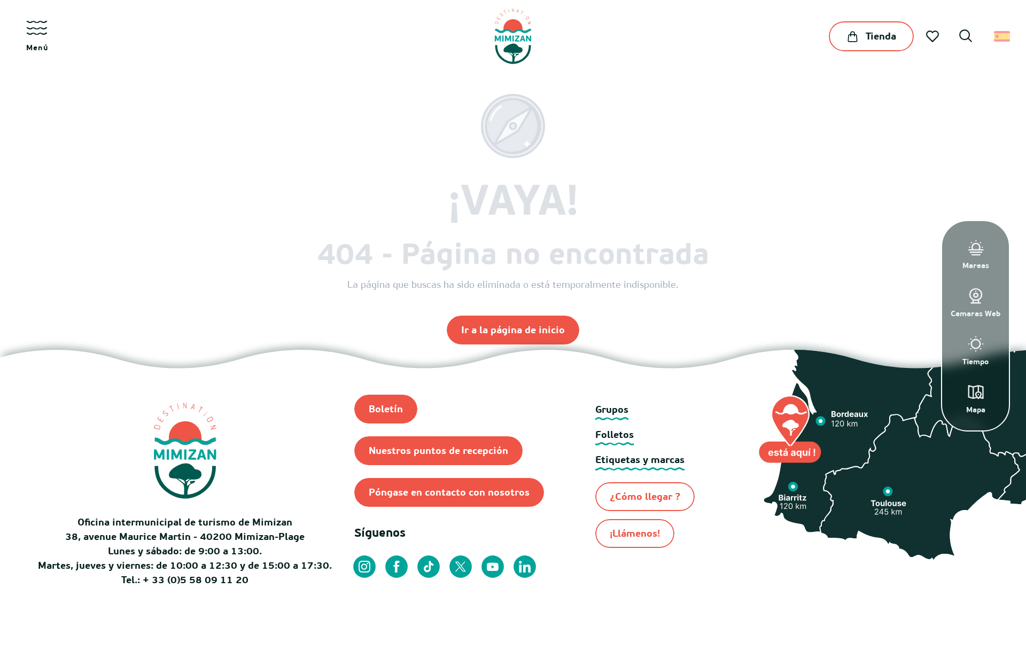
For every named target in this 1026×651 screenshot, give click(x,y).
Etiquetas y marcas (640, 459)
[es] (1003, 36)
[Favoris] (933, 36)
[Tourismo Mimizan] (512, 36)
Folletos (614, 434)
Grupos (611, 409)
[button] (965, 37)
